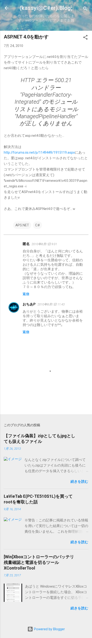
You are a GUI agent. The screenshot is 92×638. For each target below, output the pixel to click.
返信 (26, 294)
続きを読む (79, 481)
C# (37, 225)
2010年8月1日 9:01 (44, 244)
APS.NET (22, 225)
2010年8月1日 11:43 (51, 304)
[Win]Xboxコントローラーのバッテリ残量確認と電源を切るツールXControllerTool (39, 562)
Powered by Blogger (49, 629)
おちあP (29, 304)
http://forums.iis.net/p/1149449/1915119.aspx (39, 152)
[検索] (85, 9)
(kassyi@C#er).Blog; (46, 8)
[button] (85, 38)
